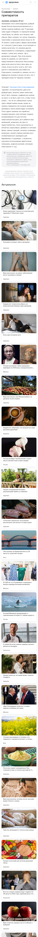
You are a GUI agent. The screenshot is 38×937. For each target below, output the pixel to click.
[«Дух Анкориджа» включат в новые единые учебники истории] (19, 699)
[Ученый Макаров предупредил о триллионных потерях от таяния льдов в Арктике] (19, 606)
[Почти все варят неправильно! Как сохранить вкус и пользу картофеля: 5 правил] (19, 761)
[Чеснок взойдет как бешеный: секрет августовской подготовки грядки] (19, 452)
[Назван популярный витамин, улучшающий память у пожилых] (19, 483)
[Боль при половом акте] (19, 328)
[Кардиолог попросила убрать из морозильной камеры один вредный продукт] (19, 297)
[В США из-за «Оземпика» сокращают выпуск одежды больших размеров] (19, 575)
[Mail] (6, 2)
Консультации (6, 8)
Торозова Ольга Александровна (21, 87)
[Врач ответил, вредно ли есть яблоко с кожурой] (19, 916)
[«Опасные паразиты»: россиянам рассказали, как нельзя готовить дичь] (19, 513)
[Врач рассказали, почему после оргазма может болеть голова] (19, 792)
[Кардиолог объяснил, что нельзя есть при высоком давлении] (19, 421)
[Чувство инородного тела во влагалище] (19, 823)
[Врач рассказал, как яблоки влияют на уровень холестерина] (19, 390)
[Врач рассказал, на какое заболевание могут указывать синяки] (19, 266)
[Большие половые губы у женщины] (19, 235)
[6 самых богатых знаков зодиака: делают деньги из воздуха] (19, 637)
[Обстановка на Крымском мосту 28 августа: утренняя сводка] (19, 544)
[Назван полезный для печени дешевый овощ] (19, 854)
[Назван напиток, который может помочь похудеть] (19, 668)
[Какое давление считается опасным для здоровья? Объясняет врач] (19, 204)
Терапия (15, 8)
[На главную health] (13, 2)
